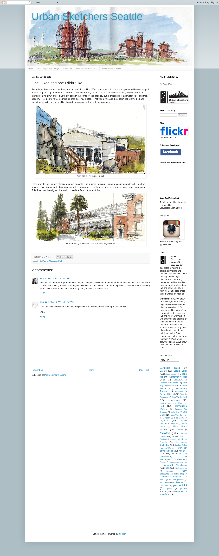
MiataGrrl (44, 302)
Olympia (164, 420)
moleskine (178, 482)
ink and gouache (176, 480)
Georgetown (173, 400)
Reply (42, 293)
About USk (67, 68)
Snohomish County (168, 439)
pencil (169, 489)
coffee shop (179, 474)
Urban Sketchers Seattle (87, 16)
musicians (164, 485)
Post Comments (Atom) (55, 375)
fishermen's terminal (170, 477)
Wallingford (165, 459)
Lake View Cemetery (179, 415)
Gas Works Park (180, 397)
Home (30, 68)
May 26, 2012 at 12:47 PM (62, 302)
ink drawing (165, 482)
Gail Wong (44, 261)
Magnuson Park (55, 261)
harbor (162, 480)
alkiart (43, 278)
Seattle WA (177, 436)
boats (167, 468)
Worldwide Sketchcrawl (175, 465)
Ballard (163, 371)
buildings (169, 471)
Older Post (144, 370)
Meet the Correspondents (87, 68)
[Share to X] (64, 257)
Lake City (175, 412)
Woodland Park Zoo (179, 462)
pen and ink (180, 485)
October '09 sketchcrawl (173, 418)
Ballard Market (170, 374)
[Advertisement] (94, 513)
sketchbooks (177, 491)
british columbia (181, 468)
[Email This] (58, 257)
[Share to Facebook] (67, 257)
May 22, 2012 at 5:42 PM (58, 278)
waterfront (164, 494)
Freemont (179, 391)
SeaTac (180, 430)
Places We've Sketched (111, 68)
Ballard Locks (180, 371)
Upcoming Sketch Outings (48, 68)
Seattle (165, 433)
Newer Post (38, 370)
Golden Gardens (167, 403)
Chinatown (178, 380)
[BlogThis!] (61, 257)
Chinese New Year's (169, 383)
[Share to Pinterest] (71, 257)
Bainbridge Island (170, 368)
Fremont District (167, 394)
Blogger (122, 534)
